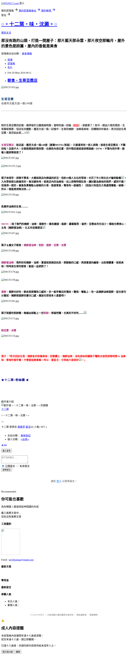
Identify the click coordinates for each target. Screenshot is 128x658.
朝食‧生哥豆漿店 (22, 80)
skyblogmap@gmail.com (21, 559)
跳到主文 (6, 32)
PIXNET (40, 615)
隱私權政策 (81, 615)
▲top (4, 444)
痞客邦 (21, 427)
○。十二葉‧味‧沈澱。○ (29, 24)
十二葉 (5, 409)
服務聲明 (94, 615)
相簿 (9, 60)
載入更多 (6, 451)
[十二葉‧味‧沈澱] (10, 554)
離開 (18, 652)
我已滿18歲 (7, 652)
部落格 (11, 63)
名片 (9, 67)
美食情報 (27, 53)
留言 (28, 427)
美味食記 (26, 435)
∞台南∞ (25, 439)
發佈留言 (6, 470)
